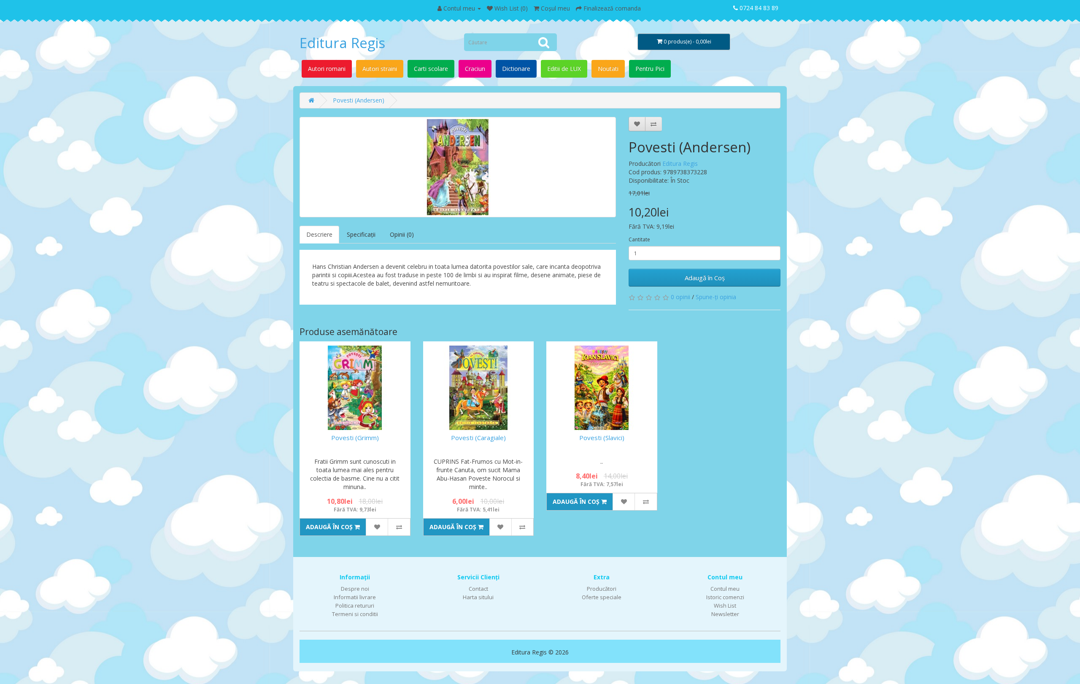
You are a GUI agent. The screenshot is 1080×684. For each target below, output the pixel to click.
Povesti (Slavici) (601, 437)
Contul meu (725, 588)
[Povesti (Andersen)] (458, 167)
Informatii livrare (355, 597)
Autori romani (327, 69)
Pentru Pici (649, 69)
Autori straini (379, 69)
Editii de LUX (564, 69)
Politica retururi (354, 605)
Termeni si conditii (355, 614)
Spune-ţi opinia (716, 297)
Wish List (725, 605)
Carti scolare (431, 69)
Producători (601, 588)
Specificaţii (361, 234)
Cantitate (639, 239)
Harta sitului (478, 597)
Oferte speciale (601, 597)
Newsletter (725, 614)
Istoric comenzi (725, 597)
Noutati (608, 69)
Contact (478, 588)
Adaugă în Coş (705, 277)
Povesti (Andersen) (358, 100)
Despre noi (355, 588)
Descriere (319, 234)
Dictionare (516, 69)
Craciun (475, 69)
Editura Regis (342, 42)
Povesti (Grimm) (355, 437)
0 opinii (680, 297)
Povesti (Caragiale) (478, 437)
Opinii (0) (402, 234)
